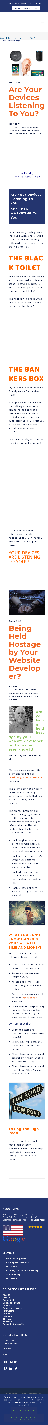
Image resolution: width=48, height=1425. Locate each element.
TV (39, 134)
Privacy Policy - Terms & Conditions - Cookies (24, 1418)
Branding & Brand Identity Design (22, 1270)
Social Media (32, 134)
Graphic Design (13, 1274)
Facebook (13, 130)
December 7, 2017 (15, 621)
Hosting (34, 693)
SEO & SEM (11, 1266)
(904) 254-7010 (10, 1343)
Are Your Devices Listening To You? (27, 102)
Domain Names (21, 690)
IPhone (22, 134)
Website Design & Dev (17, 1258)
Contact (7, 1348)
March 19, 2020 (14, 82)
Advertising (14, 40)
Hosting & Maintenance (17, 1262)
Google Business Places (19, 693)
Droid (35, 127)
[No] (44, 1409)
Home (5, 40)
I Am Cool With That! (24, 1410)
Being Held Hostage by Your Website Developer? (25, 652)
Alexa (29, 127)
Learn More (39, 1219)
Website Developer (29, 696)
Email (5, 1354)
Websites (13, 699)
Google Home (24, 130)
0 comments (14, 124)
